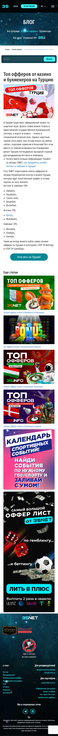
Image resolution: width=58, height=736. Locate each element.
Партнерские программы (12, 681)
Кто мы (5, 672)
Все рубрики (13, 31)
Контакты (6, 693)
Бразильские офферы (46, 697)
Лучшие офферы (29, 31)
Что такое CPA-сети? (47, 694)
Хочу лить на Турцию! (29, 257)
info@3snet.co (49, 673)
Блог (4, 684)
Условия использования (12, 678)
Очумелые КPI (30, 37)
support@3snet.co (48, 683)
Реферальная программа (45, 688)
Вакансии (6, 690)
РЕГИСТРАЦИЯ (29, 6)
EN (44, 13)
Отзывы (6, 687)
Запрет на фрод (49, 691)
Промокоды (45, 31)
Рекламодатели (9, 675)
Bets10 (9, 215)
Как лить (17, 37)
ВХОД (16, 6)
